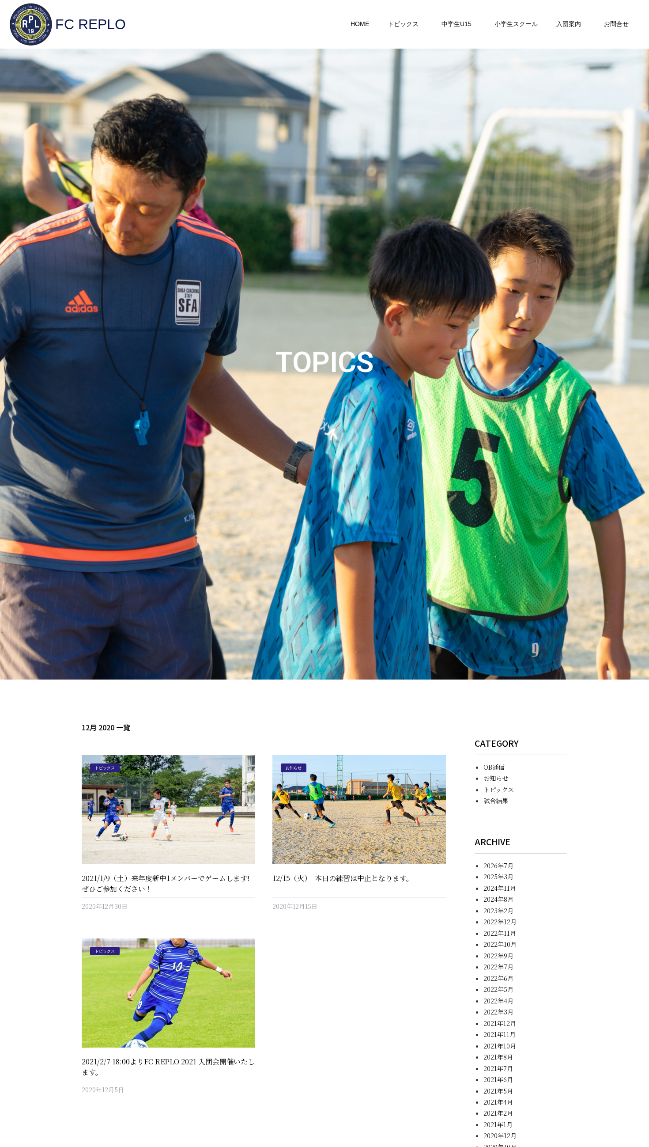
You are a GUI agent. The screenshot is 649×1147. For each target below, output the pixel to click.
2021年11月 (499, 1034)
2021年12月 (499, 1023)
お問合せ (616, 23)
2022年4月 (498, 1000)
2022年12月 (500, 921)
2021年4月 (498, 1101)
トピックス (403, 23)
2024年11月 (499, 888)
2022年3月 (498, 1011)
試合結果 (495, 800)
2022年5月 (498, 989)
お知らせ (495, 777)
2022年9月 (498, 955)
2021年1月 (498, 1124)
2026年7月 (498, 865)
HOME (360, 23)
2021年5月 (498, 1090)
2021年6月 (498, 1079)
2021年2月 (498, 1112)
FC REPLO (90, 24)
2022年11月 (499, 933)
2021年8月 (498, 1056)
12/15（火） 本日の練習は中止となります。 (342, 878)
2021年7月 (498, 1068)
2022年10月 (500, 944)
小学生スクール (516, 23)
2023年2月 (498, 910)
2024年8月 (498, 899)
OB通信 (494, 766)
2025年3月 (498, 876)
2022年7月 (498, 966)
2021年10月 (499, 1045)
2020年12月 (500, 1135)
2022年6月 (498, 978)
